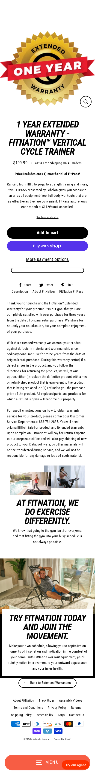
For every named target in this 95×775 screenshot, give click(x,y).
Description (20, 291)
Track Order (46, 700)
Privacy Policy (57, 707)
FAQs (61, 715)
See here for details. (47, 217)
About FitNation (44, 291)
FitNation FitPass (71, 291)
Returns (76, 707)
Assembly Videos (70, 700)
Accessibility (44, 715)
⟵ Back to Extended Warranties (47, 683)
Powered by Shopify (62, 739)
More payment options (47, 259)
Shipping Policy (21, 715)
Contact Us (76, 715)
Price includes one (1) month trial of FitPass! (47, 174)
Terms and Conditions (28, 707)
